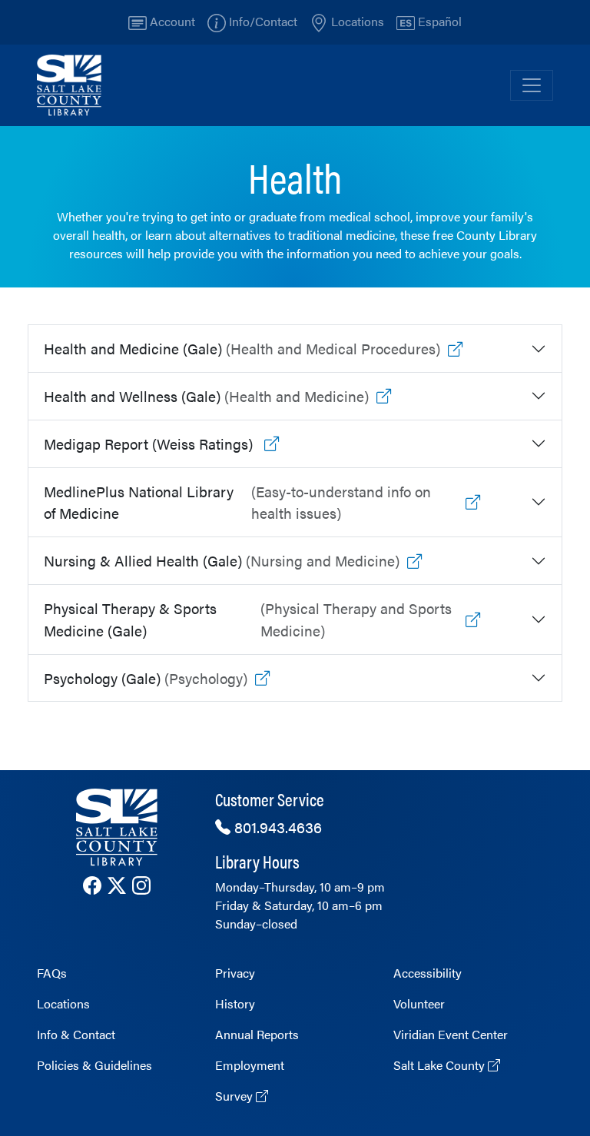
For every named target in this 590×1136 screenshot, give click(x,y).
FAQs (52, 973)
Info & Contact (76, 1034)
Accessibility (427, 973)
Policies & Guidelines (94, 1065)
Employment (249, 1065)
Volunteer (419, 1003)
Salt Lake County (440, 1065)
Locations (63, 1003)
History (235, 1003)
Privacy (235, 973)
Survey (235, 1095)
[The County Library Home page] (117, 827)
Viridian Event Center (450, 1034)
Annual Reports (257, 1034)
